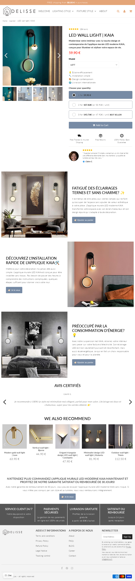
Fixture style (85, 11)
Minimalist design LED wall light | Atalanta (94, 453)
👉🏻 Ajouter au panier (83, 220)
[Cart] (131, 11)
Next (59, 55)
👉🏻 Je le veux (14, 290)
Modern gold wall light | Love (14, 453)
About (103, 11)
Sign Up (127, 536)
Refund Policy (42, 546)
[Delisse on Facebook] (62, 568)
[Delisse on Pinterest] (67, 568)
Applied (12, 21)
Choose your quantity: (80, 88)
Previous (6, 55)
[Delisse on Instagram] (72, 568)
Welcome (44, 11)
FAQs (71, 541)
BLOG (71, 546)
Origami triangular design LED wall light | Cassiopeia (67, 455)
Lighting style (61, 11)
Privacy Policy (42, 541)
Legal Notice (41, 551)
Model (72, 59)
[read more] (34, 204)
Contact (72, 556)
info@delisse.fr (107, 559)
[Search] (118, 11)
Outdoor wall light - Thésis (120, 453)
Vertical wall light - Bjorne (41, 448)
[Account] (124, 11)
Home (5, 21)
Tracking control (43, 556)
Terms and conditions (45, 536)
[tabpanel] (9, 94)
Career (72, 551)
